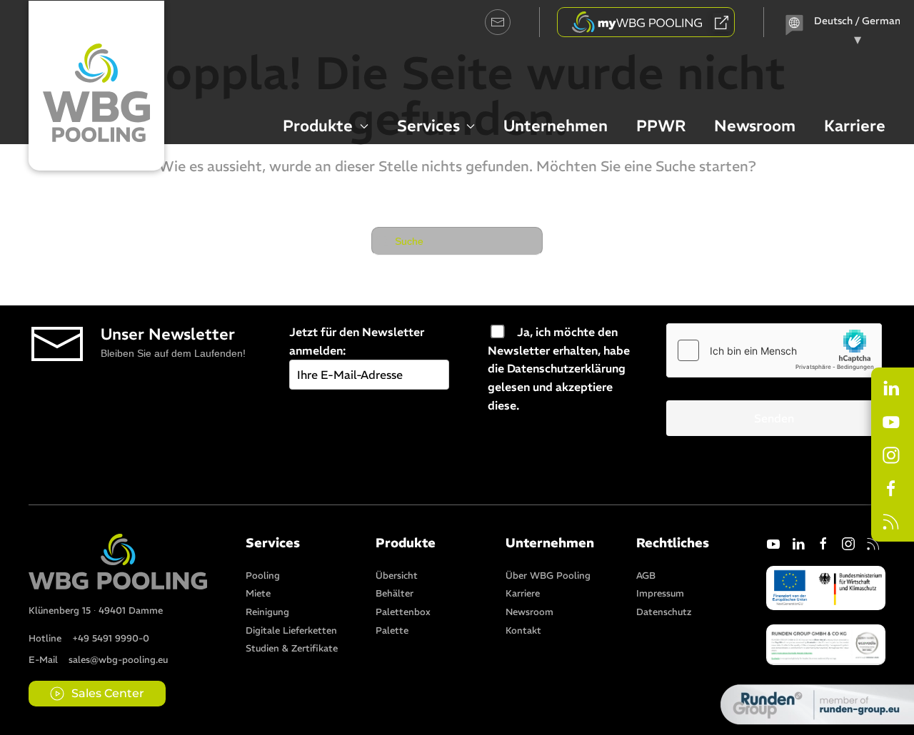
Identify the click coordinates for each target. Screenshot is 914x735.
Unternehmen (555, 126)
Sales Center (107, 693)
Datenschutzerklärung (566, 368)
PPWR (661, 126)
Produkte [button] (318, 126)
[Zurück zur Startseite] (96, 86)
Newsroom (754, 126)
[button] (825, 643)
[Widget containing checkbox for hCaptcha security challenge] (774, 350)
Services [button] (428, 126)
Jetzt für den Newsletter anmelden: (356, 341)
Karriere (854, 126)
